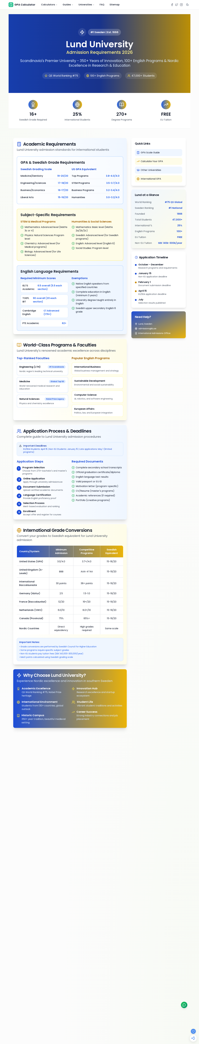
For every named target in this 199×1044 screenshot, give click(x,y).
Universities (85, 4)
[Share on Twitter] (176, 4)
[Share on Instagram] (181, 4)
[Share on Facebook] (172, 4)
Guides (67, 4)
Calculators (48, 4)
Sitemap (115, 4)
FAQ (102, 4)
